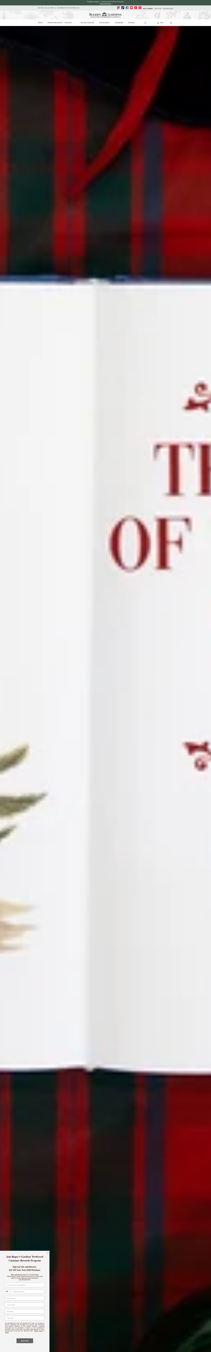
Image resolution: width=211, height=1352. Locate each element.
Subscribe (25, 1340)
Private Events (68, 23)
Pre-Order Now (105, 4)
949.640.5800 (49, 8)
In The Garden (87, 22)
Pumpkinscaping (55, 22)
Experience (104, 22)
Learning (119, 22)
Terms (7, 1332)
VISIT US (157, 8)
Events (131, 22)
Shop (40, 22)
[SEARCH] (145, 22)
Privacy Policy (38, 1331)
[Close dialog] (47, 1253)
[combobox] (8, 1292)
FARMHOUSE (168, 8)
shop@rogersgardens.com (68, 8)
